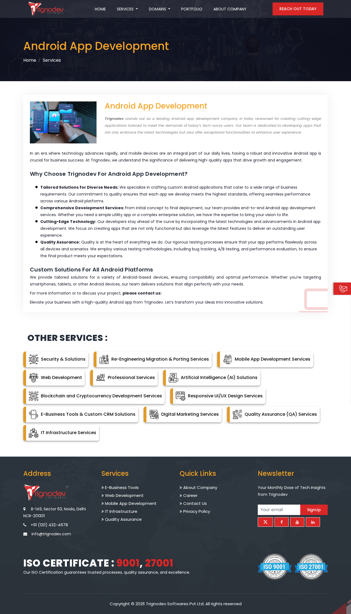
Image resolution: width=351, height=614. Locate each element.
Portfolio (191, 9)
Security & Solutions (63, 359)
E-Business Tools (121, 487)
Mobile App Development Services (272, 359)
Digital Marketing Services (189, 414)
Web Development (61, 377)
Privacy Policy (196, 511)
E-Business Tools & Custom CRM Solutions (87, 414)
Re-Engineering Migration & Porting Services (159, 359)
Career (189, 495)
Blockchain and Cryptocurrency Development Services (101, 396)
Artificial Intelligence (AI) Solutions (218, 377)
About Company (230, 9)
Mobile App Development (130, 503)
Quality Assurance (123, 519)
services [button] (126, 9)
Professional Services (131, 377)
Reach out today (297, 9)
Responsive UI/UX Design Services (225, 396)
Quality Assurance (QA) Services (280, 414)
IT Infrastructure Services (68, 432)
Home (100, 9)
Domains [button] (158, 9)
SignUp (314, 509)
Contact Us (194, 503)
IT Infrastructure (120, 511)
